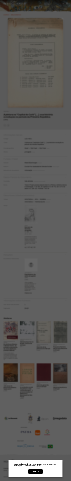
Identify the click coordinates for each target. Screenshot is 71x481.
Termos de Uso (36, 465)
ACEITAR (35, 471)
